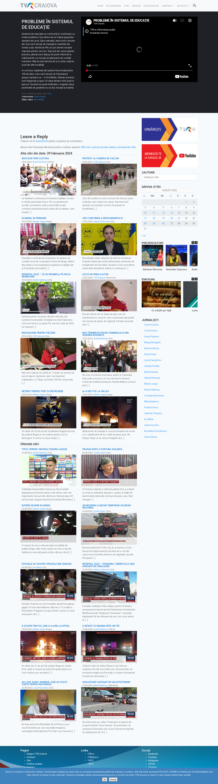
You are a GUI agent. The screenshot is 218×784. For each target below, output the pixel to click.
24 (145, 223)
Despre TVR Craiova (37, 754)
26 (163, 223)
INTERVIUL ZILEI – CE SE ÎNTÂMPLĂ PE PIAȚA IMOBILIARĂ (46, 275)
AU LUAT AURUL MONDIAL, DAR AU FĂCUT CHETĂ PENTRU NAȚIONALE (45, 683)
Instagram (153, 760)
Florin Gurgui (40, 97)
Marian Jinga (39, 221)
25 (154, 223)
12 (163, 213)
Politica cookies (34, 764)
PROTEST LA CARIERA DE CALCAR (100, 158)
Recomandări (113, 5)
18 (154, 218)
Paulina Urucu (151, 407)
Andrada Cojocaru (176, 269)
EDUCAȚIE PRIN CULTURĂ (35, 158)
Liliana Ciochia (151, 425)
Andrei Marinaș (40, 280)
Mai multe (182, 5)
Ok (104, 779)
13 (171, 213)
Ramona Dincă (39, 162)
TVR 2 (90, 760)
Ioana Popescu (100, 629)
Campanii (167, 5)
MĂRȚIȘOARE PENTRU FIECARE (38, 333)
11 (154, 213)
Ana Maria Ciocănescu (155, 431)
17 (145, 218)
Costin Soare (99, 452)
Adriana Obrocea (101, 221)
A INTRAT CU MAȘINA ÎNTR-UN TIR (100, 626)
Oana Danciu (150, 437)
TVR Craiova (99, 162)
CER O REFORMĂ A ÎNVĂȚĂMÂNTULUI (102, 218)
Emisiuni (136, 5)
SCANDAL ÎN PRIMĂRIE (34, 218)
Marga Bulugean (152, 342)
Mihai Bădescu (100, 685)
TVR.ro (90, 754)
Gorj (49, 93)
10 (145, 213)
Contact (31, 767)
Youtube (152, 757)
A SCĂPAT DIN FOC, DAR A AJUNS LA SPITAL (46, 626)
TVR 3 (90, 764)
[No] (214, 775)
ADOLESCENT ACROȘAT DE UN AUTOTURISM (106, 682)
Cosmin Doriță (151, 324)
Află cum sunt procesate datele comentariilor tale (108, 147)
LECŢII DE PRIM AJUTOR (95, 274)
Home (100, 5)
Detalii (113, 779)
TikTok (151, 764)
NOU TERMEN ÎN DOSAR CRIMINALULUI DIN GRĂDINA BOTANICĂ (105, 334)
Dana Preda (150, 354)
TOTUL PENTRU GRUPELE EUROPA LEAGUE (44, 449)
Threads (152, 767)
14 (179, 213)
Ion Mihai (37, 567)
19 (163, 218)
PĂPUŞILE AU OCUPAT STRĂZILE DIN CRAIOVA (46, 564)
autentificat (42, 141)
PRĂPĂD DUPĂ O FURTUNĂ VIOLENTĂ (102, 449)
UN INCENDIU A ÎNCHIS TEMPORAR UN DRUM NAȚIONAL (106, 506)
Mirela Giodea (151, 372)
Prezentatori (151, 5)
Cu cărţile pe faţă (161, 310)
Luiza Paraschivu (40, 688)
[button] (196, 242)
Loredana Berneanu (154, 395)
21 (179, 218)
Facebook (153, 754)
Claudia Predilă (151, 366)
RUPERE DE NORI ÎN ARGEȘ (36, 505)
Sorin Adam (39, 100)
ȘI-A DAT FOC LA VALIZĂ (95, 391)
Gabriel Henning (152, 378)
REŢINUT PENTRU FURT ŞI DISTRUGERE (42, 391)
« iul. (144, 235)
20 (171, 218)
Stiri (126, 5)
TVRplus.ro (92, 757)
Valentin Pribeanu (153, 413)
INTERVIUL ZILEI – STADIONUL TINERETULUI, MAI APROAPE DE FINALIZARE (108, 565)
